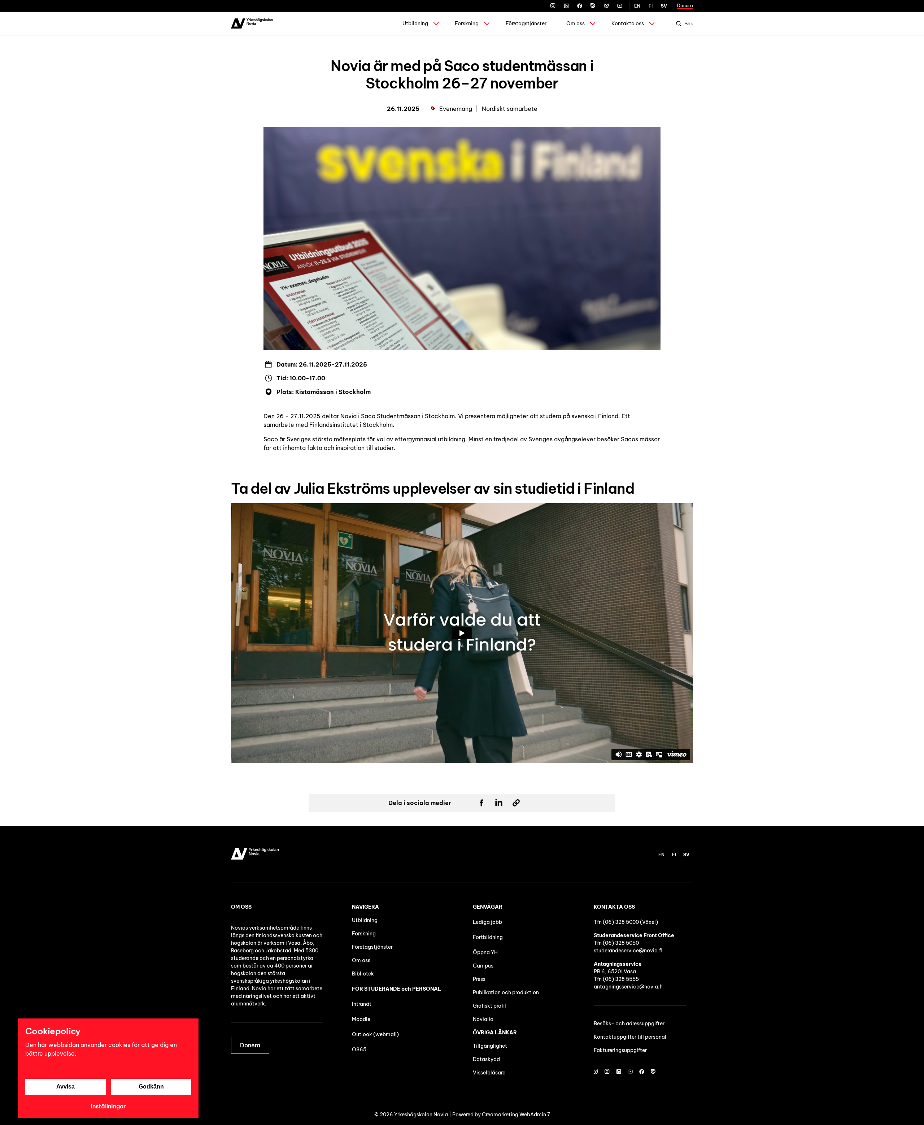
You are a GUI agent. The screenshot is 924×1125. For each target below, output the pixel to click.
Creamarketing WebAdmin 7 (516, 1114)
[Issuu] (593, 6)
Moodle (361, 1019)
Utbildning (415, 23)
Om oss (575, 23)
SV (664, 6)
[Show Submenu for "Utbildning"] (436, 23)
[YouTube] (620, 6)
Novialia (483, 1019)
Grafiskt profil (489, 1006)
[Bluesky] (606, 6)
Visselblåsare (489, 1072)
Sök (688, 23)
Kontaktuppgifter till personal (630, 1037)
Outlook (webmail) (375, 1034)
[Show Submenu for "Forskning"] (487, 23)
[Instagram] (553, 6)
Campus (483, 965)
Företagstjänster (526, 23)
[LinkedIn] (566, 6)
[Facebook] (579, 6)
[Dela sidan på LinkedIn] (498, 803)
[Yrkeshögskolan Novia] (252, 23)
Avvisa (65, 1086)
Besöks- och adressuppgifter (629, 1023)
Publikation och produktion (506, 992)
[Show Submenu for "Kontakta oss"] (652, 23)
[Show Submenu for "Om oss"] (593, 23)
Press (479, 979)
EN (637, 6)
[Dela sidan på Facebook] (481, 803)
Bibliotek (363, 973)
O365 (359, 1049)
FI (651, 6)
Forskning (467, 23)
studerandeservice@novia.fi (628, 950)
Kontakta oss (627, 23)
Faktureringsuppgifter (620, 1050)
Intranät (361, 1004)
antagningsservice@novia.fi (628, 986)
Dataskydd (486, 1059)
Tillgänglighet (490, 1046)
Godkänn (151, 1086)
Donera (685, 5)
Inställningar (108, 1106)
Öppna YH (485, 952)
